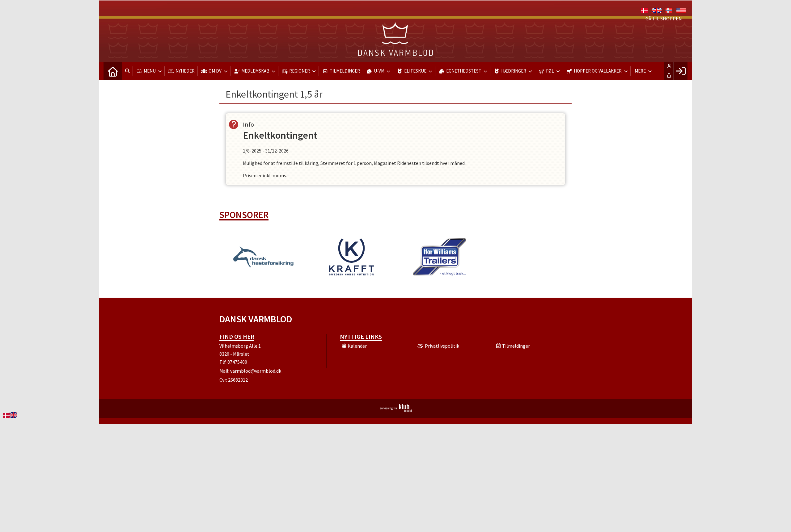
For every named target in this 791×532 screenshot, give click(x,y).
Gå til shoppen (663, 18)
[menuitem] (113, 71)
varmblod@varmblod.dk (255, 371)
